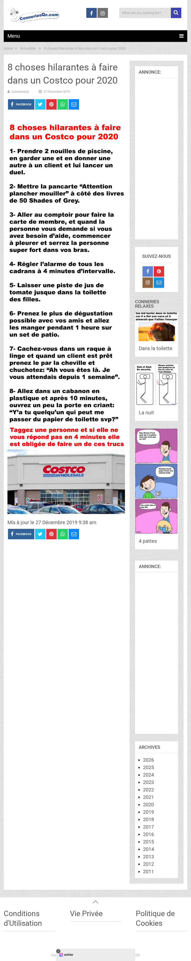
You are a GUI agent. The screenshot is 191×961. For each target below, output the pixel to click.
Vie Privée (86, 913)
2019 (148, 812)
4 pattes (148, 541)
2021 (148, 797)
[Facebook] (148, 271)
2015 (148, 842)
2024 (148, 775)
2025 (148, 767)
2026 (148, 760)
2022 (148, 790)
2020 (148, 805)
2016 (148, 834)
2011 (148, 871)
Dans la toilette (155, 348)
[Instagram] (148, 282)
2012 (148, 864)
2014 (148, 849)
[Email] (159, 282)
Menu (13, 36)
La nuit (146, 413)
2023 (148, 782)
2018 (148, 819)
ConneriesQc (20, 91)
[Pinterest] (159, 271)
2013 (148, 857)
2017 (148, 827)
